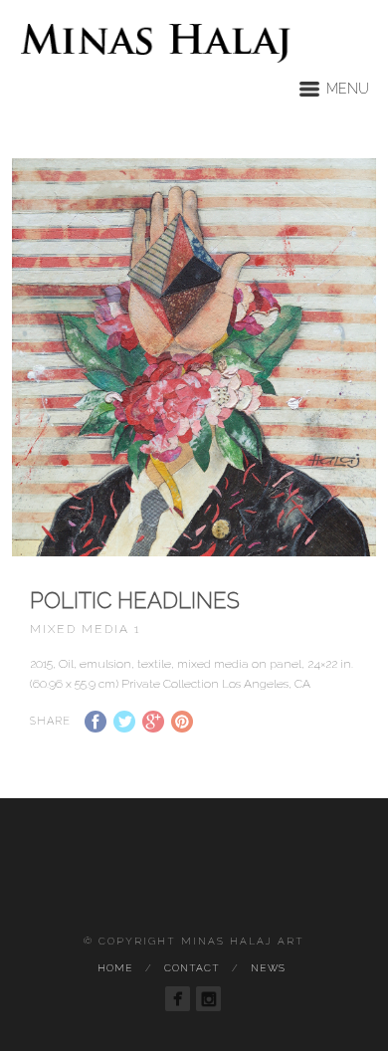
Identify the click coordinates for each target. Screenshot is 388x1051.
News (268, 967)
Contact (192, 967)
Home (115, 967)
